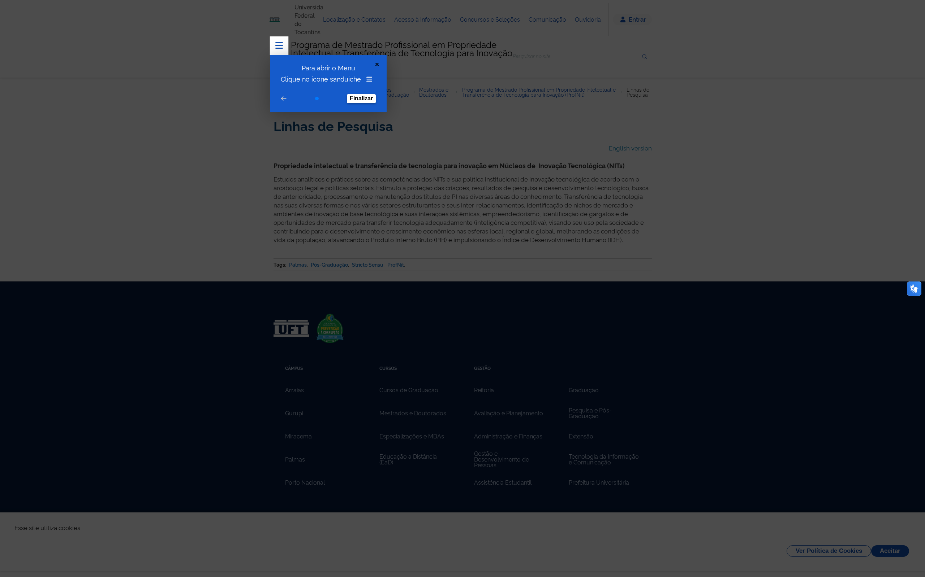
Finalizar (361, 98)
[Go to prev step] (284, 98)
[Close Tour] (377, 64)
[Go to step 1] (317, 98)
